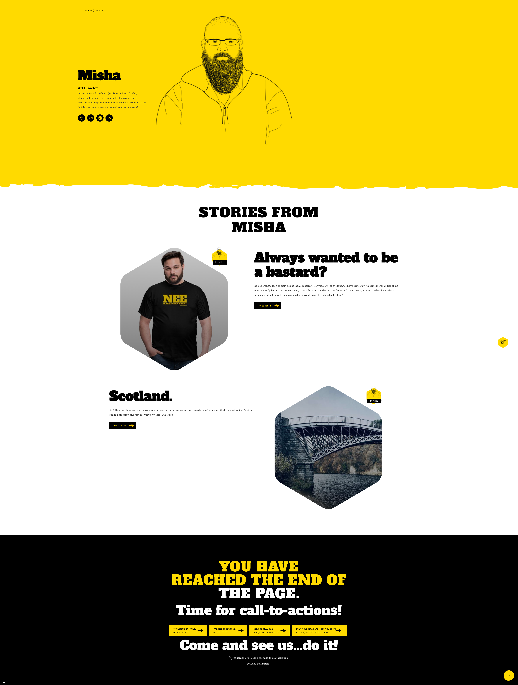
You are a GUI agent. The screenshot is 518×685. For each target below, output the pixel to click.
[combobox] (4, 682)
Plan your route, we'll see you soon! (316, 630)
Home (88, 10)
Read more (265, 305)
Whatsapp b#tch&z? (184, 630)
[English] (4, 682)
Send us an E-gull (266, 630)
